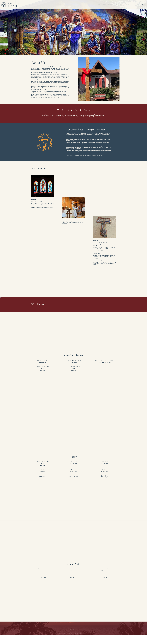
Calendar (122, 4)
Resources (116, 4)
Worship (104, 4)
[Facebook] (142, 4)
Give (132, 4)
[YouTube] (145, 4)
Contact (137, 4)
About (98, 4)
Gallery (128, 4)
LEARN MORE (42, 370)
